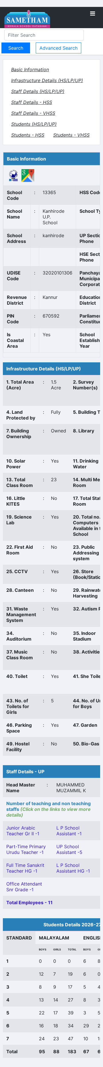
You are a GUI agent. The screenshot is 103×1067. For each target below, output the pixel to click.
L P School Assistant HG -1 (73, 868)
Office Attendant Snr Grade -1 (24, 886)
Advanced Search (58, 48)
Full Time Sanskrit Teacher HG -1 (25, 868)
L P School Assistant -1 (69, 830)
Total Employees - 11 (29, 902)
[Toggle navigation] (92, 13)
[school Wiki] (13, 175)
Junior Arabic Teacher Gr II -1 (22, 830)
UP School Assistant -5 (69, 849)
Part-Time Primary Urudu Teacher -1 (26, 849)
